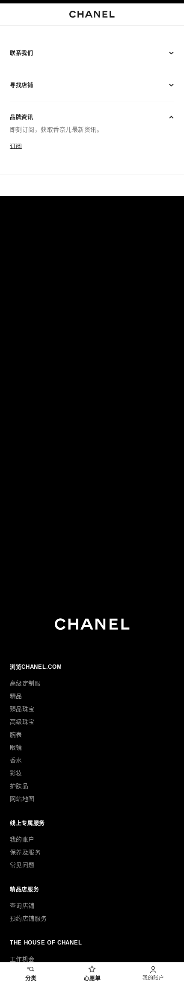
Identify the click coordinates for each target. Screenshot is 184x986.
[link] (91, 974)
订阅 (16, 146)
